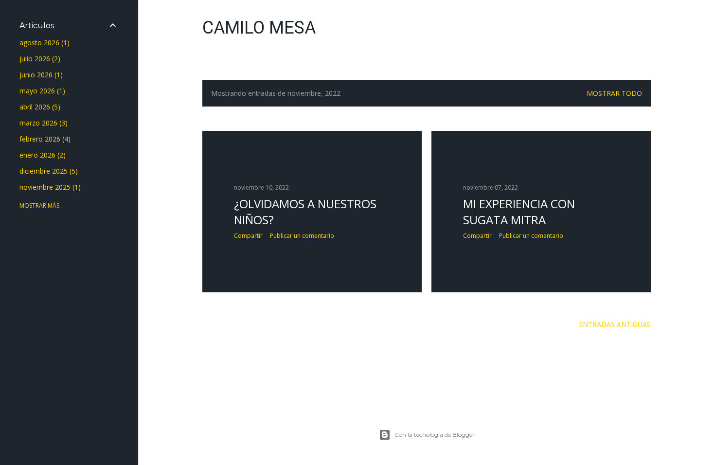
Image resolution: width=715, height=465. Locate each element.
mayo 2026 (41, 90)
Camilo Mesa (259, 28)
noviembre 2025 (48, 187)
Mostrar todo (614, 93)
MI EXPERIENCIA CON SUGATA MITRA (519, 212)
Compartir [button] (248, 236)
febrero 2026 (43, 138)
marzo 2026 (42, 122)
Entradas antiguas (615, 324)
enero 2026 (41, 155)
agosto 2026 (43, 42)
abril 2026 (38, 106)
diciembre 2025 (47, 171)
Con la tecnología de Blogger (434, 434)
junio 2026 (39, 74)
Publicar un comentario (302, 236)
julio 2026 (38, 58)
